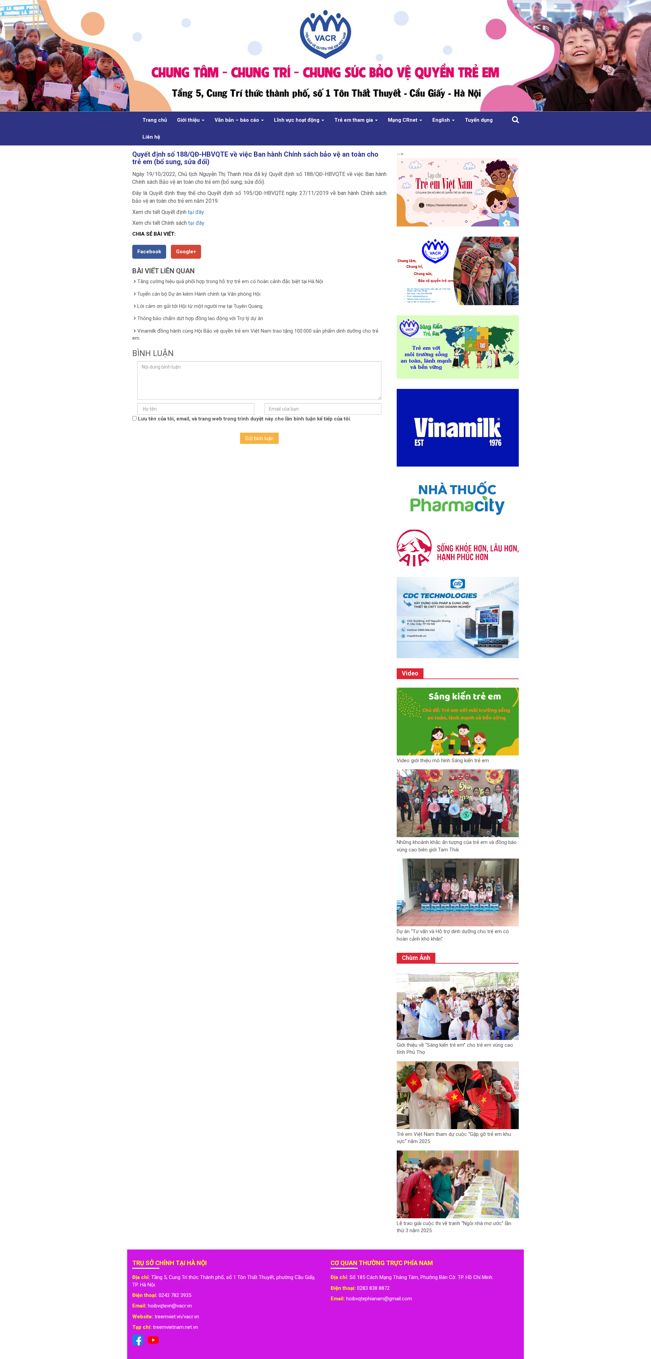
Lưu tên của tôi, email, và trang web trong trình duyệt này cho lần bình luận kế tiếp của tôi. (244, 419)
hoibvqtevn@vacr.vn (170, 1306)
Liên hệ (151, 137)
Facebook (149, 252)
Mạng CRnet (403, 120)
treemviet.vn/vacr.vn (177, 1317)
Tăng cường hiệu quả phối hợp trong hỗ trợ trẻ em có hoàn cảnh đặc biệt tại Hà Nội (230, 281)
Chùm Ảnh (416, 957)
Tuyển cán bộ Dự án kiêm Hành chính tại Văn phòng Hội (198, 294)
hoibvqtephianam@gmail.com (379, 1299)
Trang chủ (154, 120)
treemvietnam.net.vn (175, 1327)
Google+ (186, 252)
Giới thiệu (189, 120)
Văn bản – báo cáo (237, 120)
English (441, 120)
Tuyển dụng (479, 120)
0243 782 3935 (175, 1295)
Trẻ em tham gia (354, 120)
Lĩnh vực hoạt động (297, 120)
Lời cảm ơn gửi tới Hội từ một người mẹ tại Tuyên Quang (199, 306)
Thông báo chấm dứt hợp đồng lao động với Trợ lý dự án (200, 318)
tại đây (196, 212)
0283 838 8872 (373, 1288)
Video (410, 673)
